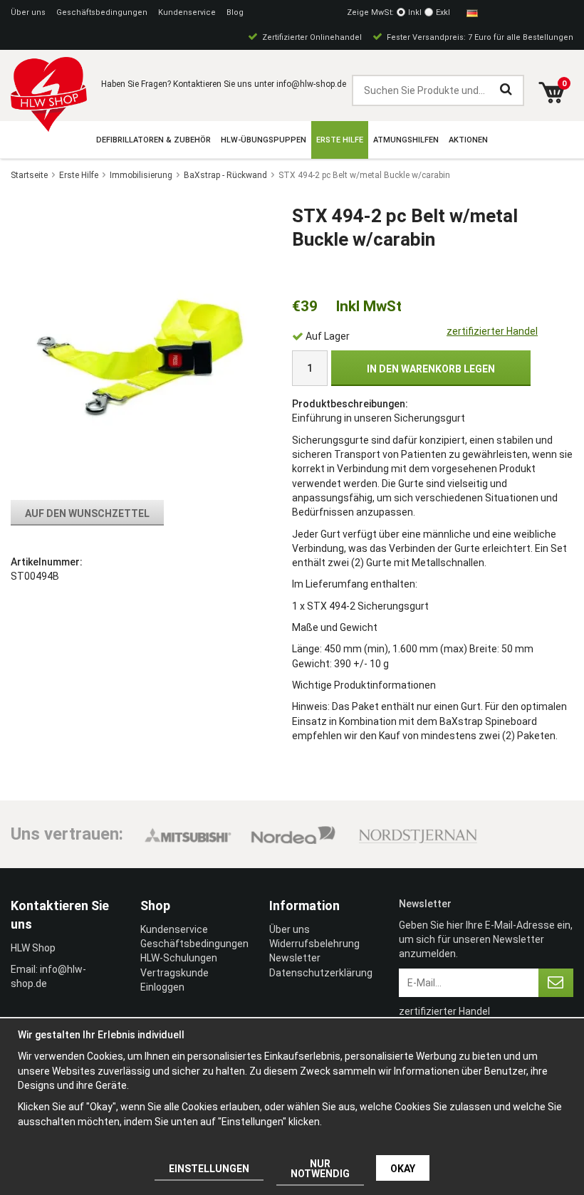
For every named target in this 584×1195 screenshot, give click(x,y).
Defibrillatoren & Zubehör (153, 140)
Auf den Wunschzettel (87, 513)
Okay (402, 1168)
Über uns (28, 12)
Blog (235, 12)
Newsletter (294, 958)
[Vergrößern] (137, 347)
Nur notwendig (320, 1168)
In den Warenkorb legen (431, 369)
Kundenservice (187, 12)
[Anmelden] (555, 983)
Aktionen (468, 140)
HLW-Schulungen (178, 958)
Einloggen (162, 987)
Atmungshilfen (406, 140)
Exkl (443, 12)
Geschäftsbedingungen (101, 12)
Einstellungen (209, 1168)
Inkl (415, 12)
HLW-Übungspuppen (263, 140)
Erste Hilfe (339, 140)
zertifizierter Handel (492, 331)
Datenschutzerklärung (320, 973)
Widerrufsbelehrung (314, 943)
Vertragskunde (174, 973)
